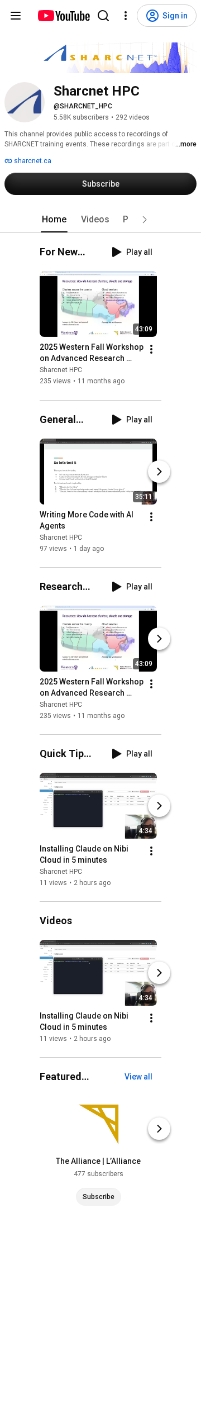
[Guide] (15, 15)
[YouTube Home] (63, 15)
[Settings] (125, 15)
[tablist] (100, 219)
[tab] (54, 219)
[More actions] (151, 350)
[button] (144, 219)
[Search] (103, 15)
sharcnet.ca (31, 161)
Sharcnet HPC (61, 370)
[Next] (159, 471)
